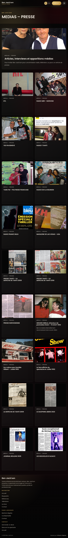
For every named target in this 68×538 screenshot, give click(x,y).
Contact (57, 3)
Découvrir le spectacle (9, 527)
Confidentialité (6, 516)
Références (5, 499)
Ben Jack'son (8, 478)
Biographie (5, 496)
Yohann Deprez (61, 535)
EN (49, 3)
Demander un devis (8, 525)
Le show (4, 504)
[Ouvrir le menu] (64, 3)
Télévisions (5, 501)
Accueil (4, 493)
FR (45, 3)
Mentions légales (7, 513)
